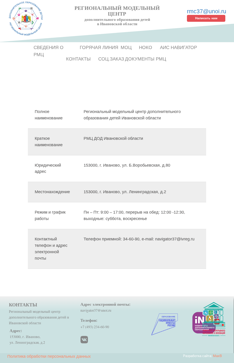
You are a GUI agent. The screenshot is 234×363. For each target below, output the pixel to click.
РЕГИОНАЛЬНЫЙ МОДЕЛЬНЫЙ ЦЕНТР (117, 10)
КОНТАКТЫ (78, 58)
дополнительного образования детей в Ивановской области (117, 21)
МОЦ (126, 47)
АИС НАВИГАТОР (178, 47)
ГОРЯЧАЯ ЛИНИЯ (99, 47)
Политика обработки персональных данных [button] (49, 356)
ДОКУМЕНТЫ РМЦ (145, 58)
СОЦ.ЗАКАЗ (111, 58)
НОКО (145, 47)
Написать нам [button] (206, 18)
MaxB (217, 356)
